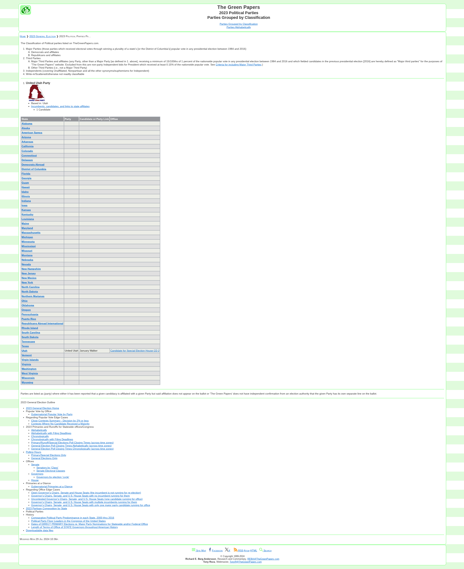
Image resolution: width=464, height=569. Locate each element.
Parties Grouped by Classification (239, 23)
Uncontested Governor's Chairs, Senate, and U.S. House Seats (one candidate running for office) (87, 499)
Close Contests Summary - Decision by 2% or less (60, 420)
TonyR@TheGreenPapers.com (246, 561)
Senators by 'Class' (47, 467)
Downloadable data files (39, 530)
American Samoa (32, 132)
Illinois (26, 196)
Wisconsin (28, 377)
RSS (240, 550)
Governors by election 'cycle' (52, 477)
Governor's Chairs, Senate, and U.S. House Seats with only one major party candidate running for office (90, 505)
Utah (24, 350)
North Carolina (31, 286)
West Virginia (30, 373)
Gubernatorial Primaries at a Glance (51, 486)
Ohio (25, 300)
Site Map (200, 550)
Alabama (27, 123)
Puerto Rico (29, 318)
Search (267, 550)
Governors (37, 473)
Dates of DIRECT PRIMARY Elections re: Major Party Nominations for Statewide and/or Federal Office (89, 524)
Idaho (25, 191)
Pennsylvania (30, 314)
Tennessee (28, 341)
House (35, 480)
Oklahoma (28, 305)
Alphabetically (39, 430)
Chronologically (40, 436)
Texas (25, 346)
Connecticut (29, 155)
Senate (35, 464)
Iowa (24, 205)
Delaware (27, 160)
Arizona (26, 137)
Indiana (26, 200)
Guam (25, 182)
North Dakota (30, 291)
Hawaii (26, 187)
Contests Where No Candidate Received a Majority (60, 423)
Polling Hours (33, 452)
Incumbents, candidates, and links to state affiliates (60, 106)
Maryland (27, 228)
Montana (27, 255)
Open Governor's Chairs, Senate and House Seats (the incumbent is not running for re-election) (86, 492)
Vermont (27, 355)
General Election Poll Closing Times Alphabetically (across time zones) (71, 445)
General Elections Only (44, 458)
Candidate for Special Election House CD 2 (135, 350)
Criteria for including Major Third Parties (238, 64)
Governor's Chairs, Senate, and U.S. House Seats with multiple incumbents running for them (84, 502)
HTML (253, 550)
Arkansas (27, 141)
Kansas (26, 209)
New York (27, 282)
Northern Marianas (33, 296)
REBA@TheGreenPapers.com (263, 559)
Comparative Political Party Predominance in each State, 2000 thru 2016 (72, 517)
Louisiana (28, 218)
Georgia (26, 178)
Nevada (26, 264)
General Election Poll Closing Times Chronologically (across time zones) (72, 448)
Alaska (26, 128)
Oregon (26, 309)
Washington (29, 368)
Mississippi (29, 246)
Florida (26, 173)
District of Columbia (34, 169)
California (28, 146)
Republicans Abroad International (42, 323)
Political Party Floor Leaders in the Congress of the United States (68, 520)
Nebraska (27, 259)
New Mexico (29, 277)
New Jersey (29, 273)
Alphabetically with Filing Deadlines (51, 433)
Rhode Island (30, 327)
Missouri (27, 250)
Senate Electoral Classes (50, 470)
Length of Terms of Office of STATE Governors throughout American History (74, 527)
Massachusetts (31, 232)
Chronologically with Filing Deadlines (52, 439)
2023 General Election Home (42, 408)
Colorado (27, 150)
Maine (25, 223)
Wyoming (27, 382)
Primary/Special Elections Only (48, 455)
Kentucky (27, 214)
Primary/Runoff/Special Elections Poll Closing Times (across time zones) (72, 442)
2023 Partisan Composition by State (46, 508)
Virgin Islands (30, 359)
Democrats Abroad (33, 164)
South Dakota (30, 337)
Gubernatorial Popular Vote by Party (51, 414)
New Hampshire (31, 268)
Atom (246, 550)
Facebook (217, 550)
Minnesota (28, 241)
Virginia (26, 364)
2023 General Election (42, 36)
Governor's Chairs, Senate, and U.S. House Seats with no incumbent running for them (80, 495)
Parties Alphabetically (239, 27)
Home (23, 36)
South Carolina (31, 332)
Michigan (27, 237)
